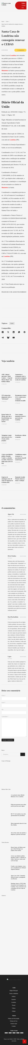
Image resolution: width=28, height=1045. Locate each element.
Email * (3, 702)
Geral (7, 21)
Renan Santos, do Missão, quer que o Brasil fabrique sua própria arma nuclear (7, 418)
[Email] (13, 337)
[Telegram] (3, 337)
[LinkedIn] (13, 332)
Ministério (5, 70)
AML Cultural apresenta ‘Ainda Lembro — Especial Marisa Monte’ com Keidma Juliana (7, 378)
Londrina (13, 55)
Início (3, 21)
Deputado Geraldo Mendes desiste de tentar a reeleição (20, 478)
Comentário (5, 716)
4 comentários (21, 50)
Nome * (4, 695)
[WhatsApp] (19, 332)
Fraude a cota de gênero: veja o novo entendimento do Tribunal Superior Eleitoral (18, 868)
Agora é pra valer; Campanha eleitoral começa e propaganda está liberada (18, 877)
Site (2, 709)
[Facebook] (3, 332)
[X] (8, 332)
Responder (23, 514)
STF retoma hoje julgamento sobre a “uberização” (7, 397)
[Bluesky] (8, 337)
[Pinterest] (24, 332)
